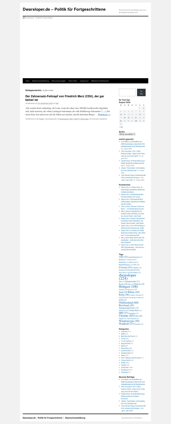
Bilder (123, 334)
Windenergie (129, 321)
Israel (123, 292)
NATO (123, 300)
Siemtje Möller (135, 310)
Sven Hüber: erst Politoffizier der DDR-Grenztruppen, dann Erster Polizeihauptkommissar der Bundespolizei (133, 143)
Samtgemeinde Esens (129, 308)
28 (136, 121)
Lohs (122, 206)
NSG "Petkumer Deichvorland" (131, 358)
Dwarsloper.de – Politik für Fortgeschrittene (64, 9)
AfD (123, 256)
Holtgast (128, 286)
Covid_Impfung (126, 341)
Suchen (141, 92)
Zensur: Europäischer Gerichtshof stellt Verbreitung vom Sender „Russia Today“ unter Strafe (132, 213)
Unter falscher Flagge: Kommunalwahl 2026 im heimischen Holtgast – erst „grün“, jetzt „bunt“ (133, 177)
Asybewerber (64, 119)
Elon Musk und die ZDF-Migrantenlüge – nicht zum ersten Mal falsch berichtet (133, 239)
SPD (123, 312)
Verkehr (123, 365)
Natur (123, 355)
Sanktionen (124, 310)
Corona (125, 267)
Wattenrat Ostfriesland (99, 81)
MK (57, 103)
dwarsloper (127, 276)
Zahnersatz (84, 119)
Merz (71, 119)
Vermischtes (125, 367)
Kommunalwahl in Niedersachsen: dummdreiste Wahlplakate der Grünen (133, 201)
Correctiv (136, 267)
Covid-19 (133, 270)
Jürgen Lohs (125, 187)
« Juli (121, 127)
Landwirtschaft (125, 297)
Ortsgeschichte (125, 360)
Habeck (139, 284)
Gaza (131, 284)
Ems (122, 281)
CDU (136, 265)
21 (136, 117)
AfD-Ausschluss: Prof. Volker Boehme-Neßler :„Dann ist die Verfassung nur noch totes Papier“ (133, 153)
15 (140, 114)
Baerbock (123, 260)
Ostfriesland (129, 302)
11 (125, 114)
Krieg (124, 294)
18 (125, 117)
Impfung (123, 289)
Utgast (122, 318)
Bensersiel (132, 260)
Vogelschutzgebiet (133, 318)
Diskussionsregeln (59, 81)
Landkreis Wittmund (136, 295)
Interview (132, 289)
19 (128, 117)
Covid (123, 270)
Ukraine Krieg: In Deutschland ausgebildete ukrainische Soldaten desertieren (133, 163)
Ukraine (126, 315)
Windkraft (126, 323)
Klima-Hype (125, 348)
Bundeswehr (133, 262)
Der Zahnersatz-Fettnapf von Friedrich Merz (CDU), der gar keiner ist (64, 98)
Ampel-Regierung (135, 257)
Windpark (138, 324)
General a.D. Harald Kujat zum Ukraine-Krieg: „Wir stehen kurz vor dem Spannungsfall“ (133, 232)
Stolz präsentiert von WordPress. (132, 418)
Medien (135, 297)
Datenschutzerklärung (40, 81)
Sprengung (133, 313)
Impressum (84, 81)
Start (27, 81)
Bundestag (124, 262)
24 (121, 121)
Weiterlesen (104, 114)
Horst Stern (72, 81)
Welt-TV (77, 119)
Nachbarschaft (125, 353)
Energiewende (132, 281)
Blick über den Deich (127, 336)
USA (138, 315)
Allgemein (124, 331)
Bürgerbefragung (126, 265)
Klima (134, 292)
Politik (41, 119)
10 (121, 114)
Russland (126, 305)
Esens (123, 284)
